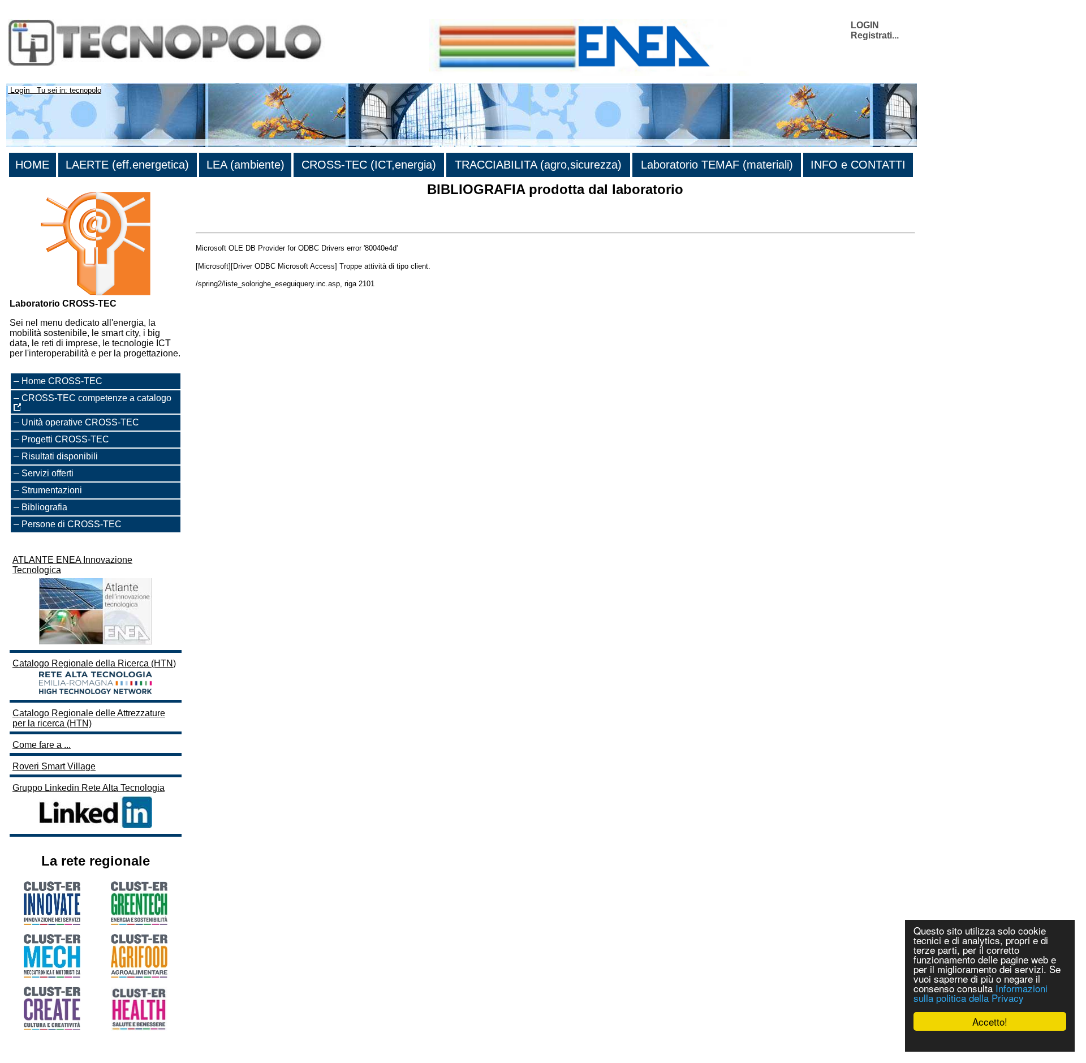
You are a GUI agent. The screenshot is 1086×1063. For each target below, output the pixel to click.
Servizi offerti (47, 473)
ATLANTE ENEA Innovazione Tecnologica (72, 565)
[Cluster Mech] (52, 974)
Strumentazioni (51, 490)
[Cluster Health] (139, 1027)
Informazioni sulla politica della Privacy (980, 993)
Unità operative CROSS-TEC (80, 422)
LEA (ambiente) (245, 164)
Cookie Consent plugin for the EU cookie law (990, 1041)
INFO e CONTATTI (858, 164)
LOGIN (865, 25)
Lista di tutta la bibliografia (248, 222)
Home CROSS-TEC (61, 381)
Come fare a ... (41, 745)
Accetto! (989, 1021)
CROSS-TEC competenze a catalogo (96, 398)
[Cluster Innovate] (52, 922)
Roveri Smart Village (54, 766)
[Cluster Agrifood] (139, 974)
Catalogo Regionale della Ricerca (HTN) (94, 663)
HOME (32, 164)
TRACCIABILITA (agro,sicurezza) (538, 164)
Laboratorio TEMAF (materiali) (717, 164)
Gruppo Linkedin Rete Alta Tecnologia (88, 788)
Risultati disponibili (59, 456)
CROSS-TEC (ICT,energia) (368, 164)
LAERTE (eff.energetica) (127, 164)
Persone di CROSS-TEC (71, 524)
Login (20, 89)
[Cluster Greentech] (139, 922)
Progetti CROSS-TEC (65, 439)
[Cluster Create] (52, 1027)
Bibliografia (44, 507)
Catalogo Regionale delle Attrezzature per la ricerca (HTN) (88, 718)
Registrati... (875, 35)
